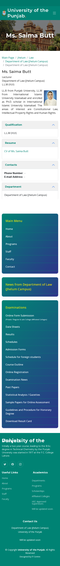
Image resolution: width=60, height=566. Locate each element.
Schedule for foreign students (23, 357)
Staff (8, 251)
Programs (11, 244)
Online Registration (17, 372)
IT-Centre (36, 556)
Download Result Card (19, 421)
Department (13, 186)
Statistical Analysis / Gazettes (23, 394)
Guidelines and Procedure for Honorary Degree (28, 411)
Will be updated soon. (42, 509)
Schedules (11, 342)
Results (10, 334)
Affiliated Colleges (41, 496)
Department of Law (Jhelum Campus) (26, 61)
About (9, 236)
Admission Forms (16, 349)
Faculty (10, 259)
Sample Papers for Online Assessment (28, 402)
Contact (10, 266)
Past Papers (12, 387)
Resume (10, 143)
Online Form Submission (26, 317)
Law (31, 57)
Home (9, 229)
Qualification (13, 124)
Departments (38, 481)
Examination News (17, 379)
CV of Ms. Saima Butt (16, 151)
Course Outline (14, 364)
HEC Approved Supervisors (39, 502)
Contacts (11, 164)
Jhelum (22, 57)
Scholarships (38, 491)
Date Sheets (13, 326)
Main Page (8, 57)
